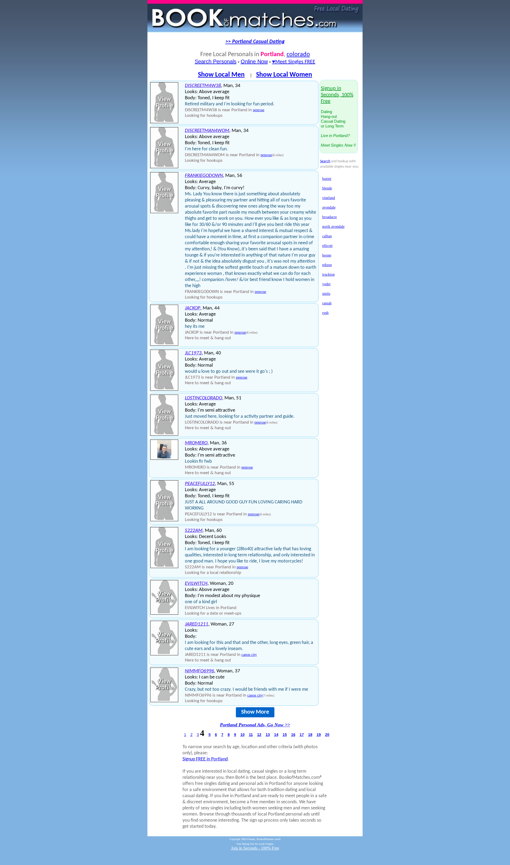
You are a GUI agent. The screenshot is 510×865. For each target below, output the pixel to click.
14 (276, 734)
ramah (327, 303)
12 (259, 734)
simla (326, 294)
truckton (328, 274)
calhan (327, 236)
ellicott (327, 246)
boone (326, 255)
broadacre (329, 217)
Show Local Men (221, 74)
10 (242, 734)
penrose (258, 110)
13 (268, 734)
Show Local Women (284, 74)
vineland (328, 198)
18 (310, 734)
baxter (327, 179)
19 (319, 734)
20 (327, 734)
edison (327, 265)
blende (327, 188)
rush (325, 313)
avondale (328, 207)
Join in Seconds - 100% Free (255, 848)
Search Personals (215, 61)
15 (285, 734)
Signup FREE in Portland (205, 759)
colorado (298, 54)
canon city (249, 655)
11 (251, 734)
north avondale (333, 227)
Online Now (254, 61)
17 (302, 734)
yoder (326, 284)
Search (325, 161)
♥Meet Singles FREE (293, 62)
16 (293, 734)
